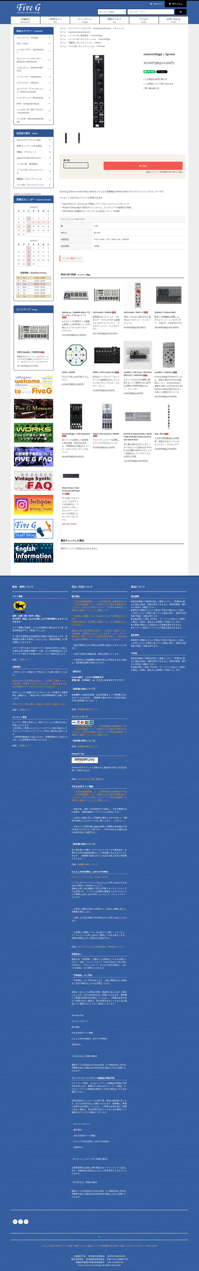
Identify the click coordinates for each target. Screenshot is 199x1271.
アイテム (177, 3)
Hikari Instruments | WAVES (106, 433)
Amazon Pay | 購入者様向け (91, 779)
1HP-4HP (101, 46)
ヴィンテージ (85, 20)
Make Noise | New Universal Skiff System (71, 491)
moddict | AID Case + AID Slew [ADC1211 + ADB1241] (138, 373)
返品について (151, 172)
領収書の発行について (88, 709)
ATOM (154, 1245)
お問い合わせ (173, 20)
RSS (148, 1245)
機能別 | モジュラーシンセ (80, 42)
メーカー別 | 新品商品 (78, 35)
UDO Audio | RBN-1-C (133, 312)
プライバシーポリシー (135, 1245)
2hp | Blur (159, 433)
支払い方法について (58, 1245)
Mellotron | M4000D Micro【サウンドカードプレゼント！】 (76, 314)
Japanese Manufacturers (79, 32)
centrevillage (96, 35)
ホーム (63, 28)
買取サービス (114, 20)
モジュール (119, 28)
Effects (98, 42)
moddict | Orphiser (164, 372)
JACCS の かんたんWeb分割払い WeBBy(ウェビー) (101, 946)
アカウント (158, 3)
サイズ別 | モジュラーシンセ (81, 46)
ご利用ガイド (55, 20)
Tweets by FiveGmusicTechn (27, 194)
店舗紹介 (25, 20)
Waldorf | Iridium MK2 (165, 312)
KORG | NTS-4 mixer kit (104, 372)
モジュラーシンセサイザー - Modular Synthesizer (90, 28)
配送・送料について (77, 1245)
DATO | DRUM (68, 372)
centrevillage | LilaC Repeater (76, 433)
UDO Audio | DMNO (102, 312)
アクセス (144, 20)
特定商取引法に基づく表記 (171, 172)
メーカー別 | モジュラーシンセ (82, 39)
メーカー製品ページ (71, 258)
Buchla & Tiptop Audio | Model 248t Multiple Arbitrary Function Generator (138, 436)
